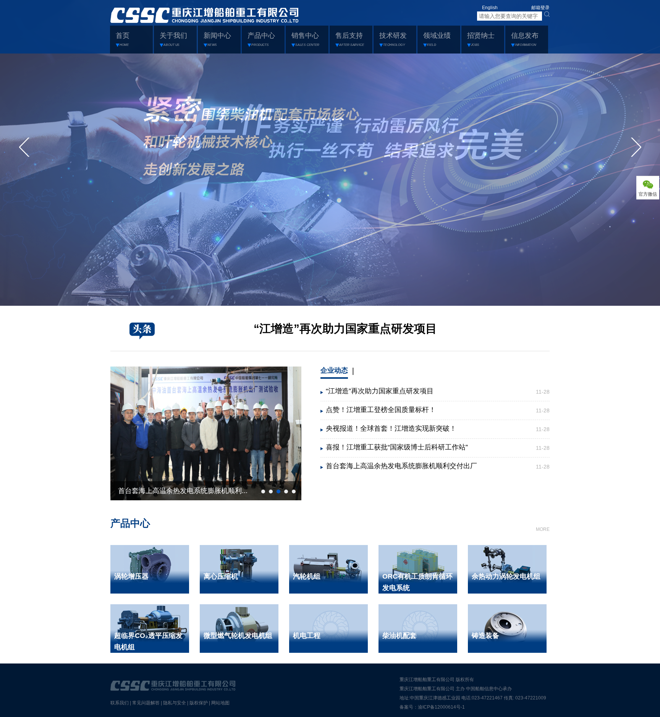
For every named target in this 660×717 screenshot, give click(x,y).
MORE (543, 529)
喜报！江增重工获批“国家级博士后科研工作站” (397, 447)
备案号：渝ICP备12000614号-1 (432, 707)
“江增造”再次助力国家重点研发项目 (345, 328)
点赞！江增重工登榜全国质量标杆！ (381, 410)
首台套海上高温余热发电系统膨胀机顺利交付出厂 (401, 466)
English (490, 7)
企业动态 (334, 370)
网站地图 (220, 703)
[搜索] (547, 14)
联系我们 (119, 703)
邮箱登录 (540, 7)
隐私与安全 (174, 703)
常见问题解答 (146, 703)
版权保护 (198, 703)
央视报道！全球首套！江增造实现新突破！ (391, 428)
